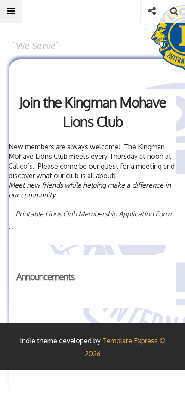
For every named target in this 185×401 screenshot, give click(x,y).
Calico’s (21, 166)
